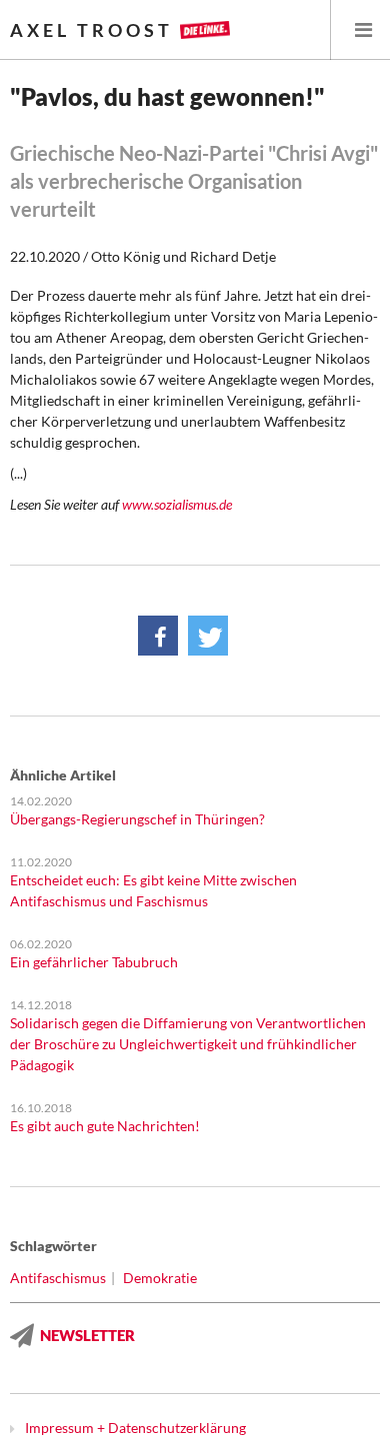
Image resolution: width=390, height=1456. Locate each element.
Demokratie (160, 1277)
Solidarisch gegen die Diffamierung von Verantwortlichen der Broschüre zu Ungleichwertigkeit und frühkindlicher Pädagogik (188, 1043)
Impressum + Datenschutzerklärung (135, 1427)
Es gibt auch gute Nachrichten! (105, 1125)
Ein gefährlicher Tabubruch (94, 961)
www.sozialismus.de (177, 504)
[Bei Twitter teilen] (208, 636)
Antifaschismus (58, 1277)
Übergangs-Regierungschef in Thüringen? (137, 818)
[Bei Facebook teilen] (158, 636)
